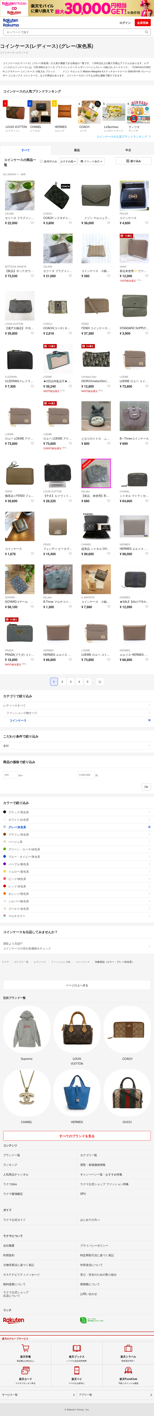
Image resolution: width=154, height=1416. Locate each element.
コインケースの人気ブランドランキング (122, 136)
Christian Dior (88, 376)
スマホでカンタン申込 (25, 1381)
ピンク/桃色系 (17, 879)
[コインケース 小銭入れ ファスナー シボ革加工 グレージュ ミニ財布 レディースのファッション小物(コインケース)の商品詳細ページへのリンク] (96, 248)
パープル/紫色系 (18, 864)
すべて (25, 150)
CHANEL (125, 491)
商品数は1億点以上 (25, 1358)
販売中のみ (50, 161)
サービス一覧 (10, 1394)
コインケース (18, 720)
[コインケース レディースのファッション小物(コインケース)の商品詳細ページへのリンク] (19, 526)
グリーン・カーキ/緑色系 (24, 849)
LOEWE (47, 376)
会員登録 (142, 23)
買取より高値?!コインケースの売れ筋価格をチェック (27, 945)
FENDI (85, 323)
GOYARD (10, 597)
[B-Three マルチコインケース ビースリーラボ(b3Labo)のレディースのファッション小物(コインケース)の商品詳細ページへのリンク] (58, 579)
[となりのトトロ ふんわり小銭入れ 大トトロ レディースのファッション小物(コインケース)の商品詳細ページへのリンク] (96, 416)
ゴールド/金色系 (18, 909)
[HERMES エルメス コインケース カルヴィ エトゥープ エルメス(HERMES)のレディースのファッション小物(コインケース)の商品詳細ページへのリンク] (58, 632)
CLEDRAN (11, 376)
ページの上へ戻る (77, 985)
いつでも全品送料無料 (77, 1358)
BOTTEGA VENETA (15, 266)
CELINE (9, 213)
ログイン (125, 23)
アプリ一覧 (85, 1394)
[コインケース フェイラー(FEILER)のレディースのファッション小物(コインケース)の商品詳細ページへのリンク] (134, 195)
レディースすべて (14, 705)
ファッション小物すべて (21, 713)
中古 (128, 150)
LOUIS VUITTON (14, 323)
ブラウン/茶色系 (18, 834)
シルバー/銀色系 (18, 901)
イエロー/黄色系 (18, 871)
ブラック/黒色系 (18, 812)
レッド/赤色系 (17, 886)
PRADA (9, 650)
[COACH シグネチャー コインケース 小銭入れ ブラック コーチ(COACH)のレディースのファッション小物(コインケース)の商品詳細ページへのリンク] (58, 195)
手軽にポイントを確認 (128, 1381)
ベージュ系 (15, 842)
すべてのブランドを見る (77, 1136)
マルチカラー (16, 916)
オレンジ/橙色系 (18, 894)
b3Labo (85, 491)
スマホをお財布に (77, 1381)
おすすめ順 (67, 161)
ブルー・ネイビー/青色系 (24, 857)
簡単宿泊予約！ (128, 1358)
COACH (47, 213)
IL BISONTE (87, 597)
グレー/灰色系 (17, 827)
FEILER (124, 213)
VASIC (123, 266)
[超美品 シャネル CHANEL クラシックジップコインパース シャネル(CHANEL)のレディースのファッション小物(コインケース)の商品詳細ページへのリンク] (96, 526)
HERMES (125, 544)
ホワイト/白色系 (18, 819)
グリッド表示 (91, 161)
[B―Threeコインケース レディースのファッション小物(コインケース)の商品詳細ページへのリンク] (134, 416)
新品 (77, 150)
